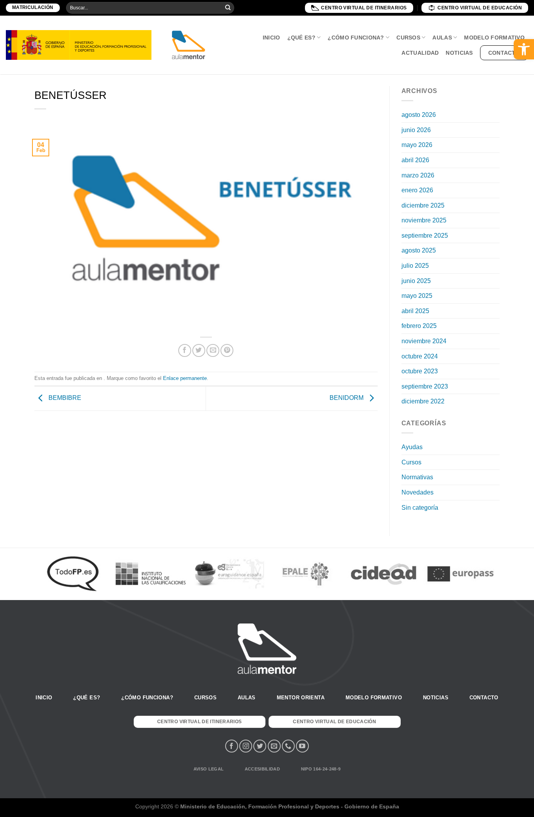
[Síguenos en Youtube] (302, 746)
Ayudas (412, 447)
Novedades (417, 492)
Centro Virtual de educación (479, 8)
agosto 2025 (418, 250)
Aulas (442, 37)
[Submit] (228, 8)
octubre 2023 (419, 371)
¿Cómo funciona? (356, 37)
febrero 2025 (419, 325)
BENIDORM (347, 398)
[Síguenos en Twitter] (259, 746)
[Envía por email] (212, 350)
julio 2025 (415, 265)
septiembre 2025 (424, 235)
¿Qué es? (301, 37)
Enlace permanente (185, 378)
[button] (524, 49)
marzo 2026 (417, 175)
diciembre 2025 (422, 205)
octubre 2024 (419, 356)
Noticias (459, 53)
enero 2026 (417, 190)
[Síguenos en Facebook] (231, 746)
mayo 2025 (416, 295)
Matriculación (33, 7)
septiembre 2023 (424, 386)
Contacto (504, 53)
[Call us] (288, 746)
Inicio (271, 37)
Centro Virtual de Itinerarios (364, 8)
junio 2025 (416, 281)
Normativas (417, 477)
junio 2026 (416, 130)
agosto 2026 (418, 114)
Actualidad (420, 53)
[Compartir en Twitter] (198, 350)
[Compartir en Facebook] (184, 350)
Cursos (408, 37)
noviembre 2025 (423, 220)
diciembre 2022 (422, 401)
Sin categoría (419, 507)
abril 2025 (415, 311)
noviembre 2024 (423, 341)
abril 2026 (415, 160)
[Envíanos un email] (274, 746)
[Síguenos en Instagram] (245, 746)
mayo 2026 (416, 145)
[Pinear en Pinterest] (226, 350)
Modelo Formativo (494, 37)
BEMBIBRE (64, 398)
